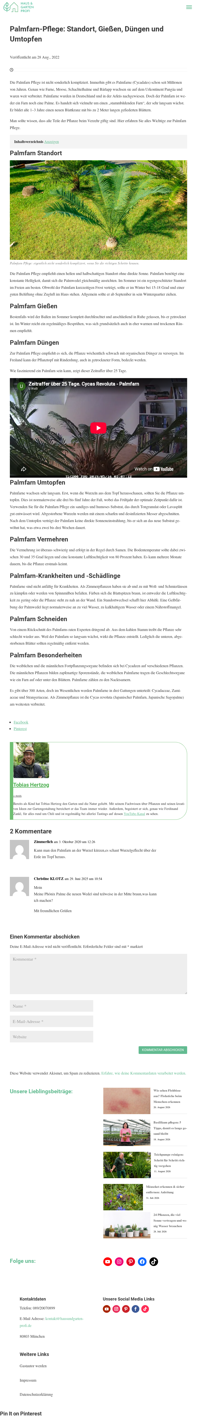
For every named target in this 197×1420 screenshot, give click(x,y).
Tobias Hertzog (31, 785)
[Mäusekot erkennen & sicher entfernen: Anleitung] (123, 1197)
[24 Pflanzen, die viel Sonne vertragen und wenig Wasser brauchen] (126, 1225)
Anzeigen (51, 141)
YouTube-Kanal (134, 813)
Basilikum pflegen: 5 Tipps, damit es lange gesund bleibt (170, 1128)
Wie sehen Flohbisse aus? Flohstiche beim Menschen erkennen (168, 1096)
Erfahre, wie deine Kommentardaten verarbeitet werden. (143, 1072)
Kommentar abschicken (163, 1050)
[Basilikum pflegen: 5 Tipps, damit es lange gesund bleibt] (126, 1133)
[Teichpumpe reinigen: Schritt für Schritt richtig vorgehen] (127, 1165)
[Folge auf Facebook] (135, 1309)
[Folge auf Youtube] (107, 1309)
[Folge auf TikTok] (145, 1309)
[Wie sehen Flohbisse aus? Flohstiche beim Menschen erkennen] (126, 1101)
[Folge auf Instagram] (116, 1309)
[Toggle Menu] (189, 7)
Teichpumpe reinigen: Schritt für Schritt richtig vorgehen (169, 1160)
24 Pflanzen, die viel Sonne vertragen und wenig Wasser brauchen (170, 1220)
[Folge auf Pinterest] (126, 1309)
